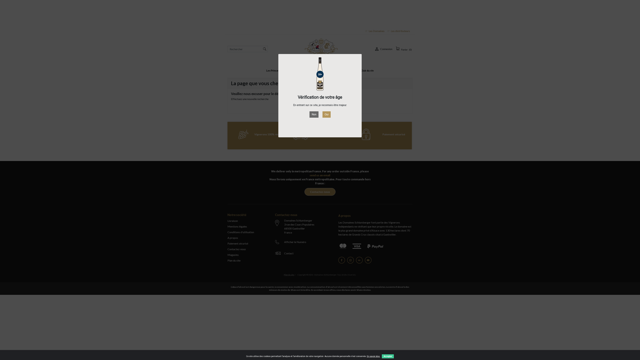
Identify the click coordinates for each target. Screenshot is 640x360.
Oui (326, 114)
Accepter (388, 356)
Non (314, 114)
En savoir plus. (373, 356)
